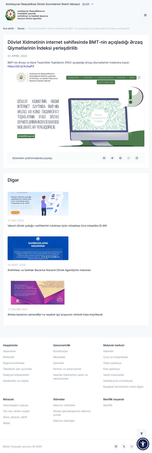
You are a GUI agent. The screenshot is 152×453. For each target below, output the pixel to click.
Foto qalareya (111, 368)
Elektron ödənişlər (64, 420)
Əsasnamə (9, 351)
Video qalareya (112, 363)
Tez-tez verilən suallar (16, 411)
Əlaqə (6, 422)
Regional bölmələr (13, 363)
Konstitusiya (60, 351)
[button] (143, 444)
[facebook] (116, 446)
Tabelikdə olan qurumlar (17, 368)
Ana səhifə (8, 28)
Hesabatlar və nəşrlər (16, 380)
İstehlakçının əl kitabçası (118, 380)
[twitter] (124, 446)
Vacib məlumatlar (113, 374)
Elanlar (21, 28)
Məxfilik (108, 405)
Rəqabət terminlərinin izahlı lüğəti (123, 386)
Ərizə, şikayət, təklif (15, 417)
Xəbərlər (108, 351)
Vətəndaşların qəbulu (15, 405)
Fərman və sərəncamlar (67, 368)
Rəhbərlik (8, 357)
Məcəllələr (59, 357)
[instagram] (131, 446)
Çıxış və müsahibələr (115, 357)
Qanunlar (58, 363)
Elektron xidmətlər (64, 405)
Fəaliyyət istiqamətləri (16, 374)
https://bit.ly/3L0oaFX (21, 66)
